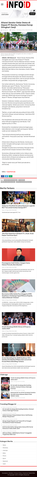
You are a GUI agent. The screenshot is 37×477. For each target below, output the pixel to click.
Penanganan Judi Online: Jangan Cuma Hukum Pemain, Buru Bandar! (16, 264)
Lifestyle (5, 450)
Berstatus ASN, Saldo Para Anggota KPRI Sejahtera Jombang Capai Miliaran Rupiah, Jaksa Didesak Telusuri (17, 296)
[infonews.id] (18, 4)
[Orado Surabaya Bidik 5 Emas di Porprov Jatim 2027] (5, 380)
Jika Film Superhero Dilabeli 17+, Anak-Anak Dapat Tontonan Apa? (18, 234)
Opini (4, 464)
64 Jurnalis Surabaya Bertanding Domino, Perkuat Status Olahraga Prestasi (21, 387)
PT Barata (21, 180)
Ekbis (4, 453)
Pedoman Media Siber (29, 473)
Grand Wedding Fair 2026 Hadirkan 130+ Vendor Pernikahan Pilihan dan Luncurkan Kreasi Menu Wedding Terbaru (16, 359)
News (4, 445)
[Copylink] (15, 176)
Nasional (5, 461)
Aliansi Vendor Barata (11, 180)
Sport (4, 458)
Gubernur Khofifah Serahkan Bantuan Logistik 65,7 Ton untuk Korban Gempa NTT (18, 207)
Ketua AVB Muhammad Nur (24, 182)
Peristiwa (13, 30)
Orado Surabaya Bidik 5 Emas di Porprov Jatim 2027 (16, 328)
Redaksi (11, 473)
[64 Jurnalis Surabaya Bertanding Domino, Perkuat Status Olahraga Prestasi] (5, 387)
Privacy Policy (18, 473)
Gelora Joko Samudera (8, 182)
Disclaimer (5, 473)
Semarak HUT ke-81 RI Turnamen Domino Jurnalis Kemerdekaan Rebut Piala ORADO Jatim (23, 394)
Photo (4, 456)
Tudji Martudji (11, 172)
